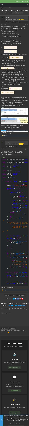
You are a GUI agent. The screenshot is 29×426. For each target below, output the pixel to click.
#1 (27, 24)
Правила (9, 330)
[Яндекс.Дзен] (20, 298)
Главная (3, 333)
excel (14, 13)
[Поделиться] (25, 24)
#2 (27, 149)
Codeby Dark (4, 328)
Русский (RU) (12, 328)
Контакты (3, 330)
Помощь (23, 330)
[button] (2, 5)
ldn (17, 13)
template (21, 13)
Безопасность (16, 330)
